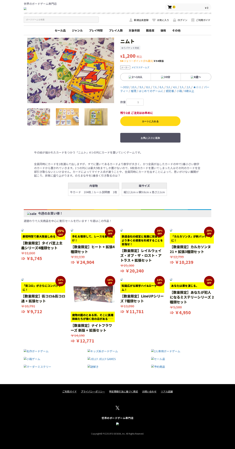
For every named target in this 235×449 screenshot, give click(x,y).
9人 (142, 87)
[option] (70, 70)
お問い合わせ (149, 391)
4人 (175, 87)
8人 (148, 87)
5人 (168, 87)
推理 (133, 91)
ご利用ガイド (69, 391)
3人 (182, 87)
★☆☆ (197, 87)
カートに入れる (150, 121)
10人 (134, 87)
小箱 (179, 91)
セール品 (60, 30)
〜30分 (124, 87)
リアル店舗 (167, 391)
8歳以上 (189, 91)
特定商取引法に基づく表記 (123, 391)
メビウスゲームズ (140, 67)
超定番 (170, 91)
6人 (162, 87)
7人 (155, 87)
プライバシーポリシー (93, 391)
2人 (188, 87)
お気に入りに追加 (150, 138)
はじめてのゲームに (151, 91)
